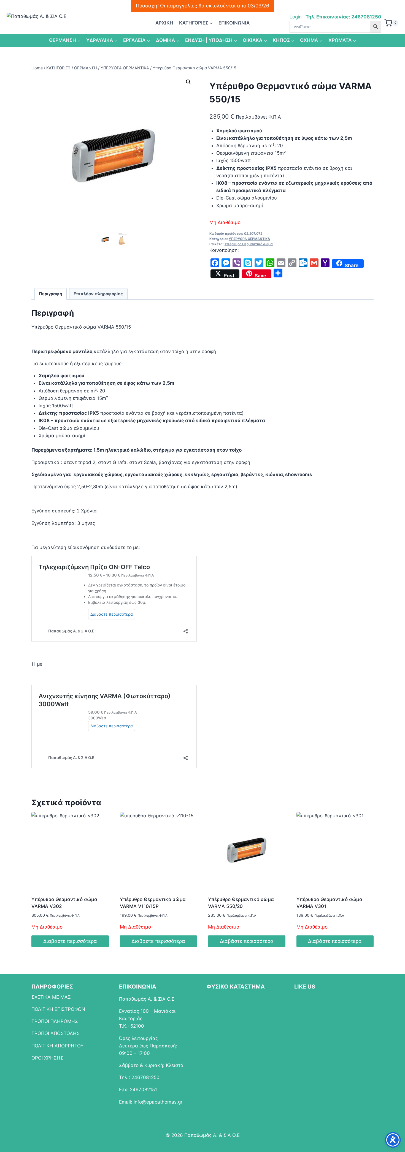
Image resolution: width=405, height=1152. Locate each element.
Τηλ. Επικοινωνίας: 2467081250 (343, 17)
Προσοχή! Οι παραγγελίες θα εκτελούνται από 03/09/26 (202, 6)
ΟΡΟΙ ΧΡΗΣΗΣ (47, 1058)
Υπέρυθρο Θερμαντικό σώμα (249, 244)
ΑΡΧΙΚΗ (164, 23)
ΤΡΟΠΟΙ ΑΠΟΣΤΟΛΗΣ (55, 1033)
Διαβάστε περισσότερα (70, 941)
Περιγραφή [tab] (50, 293)
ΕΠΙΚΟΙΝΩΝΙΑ (234, 23)
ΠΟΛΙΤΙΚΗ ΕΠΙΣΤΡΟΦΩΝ (58, 1009)
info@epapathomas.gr (158, 1102)
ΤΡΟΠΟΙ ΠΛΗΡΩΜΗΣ (54, 1021)
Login (296, 17)
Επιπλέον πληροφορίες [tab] (98, 293)
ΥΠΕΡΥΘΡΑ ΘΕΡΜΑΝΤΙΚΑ (249, 239)
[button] (188, 82)
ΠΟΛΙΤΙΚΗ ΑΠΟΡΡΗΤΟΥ (57, 1046)
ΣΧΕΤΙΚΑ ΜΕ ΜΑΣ (51, 997)
